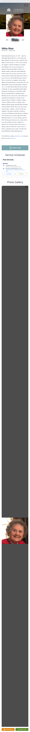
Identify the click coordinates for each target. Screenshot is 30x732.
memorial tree (18, 136)
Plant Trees (21, 174)
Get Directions (9, 174)
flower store (13, 138)
